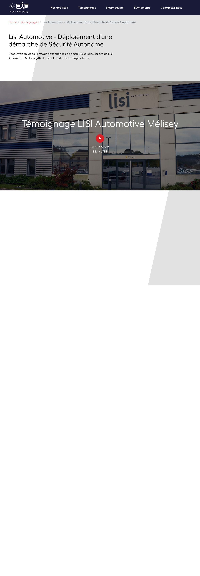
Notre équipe (115, 7)
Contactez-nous (171, 7)
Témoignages (87, 7)
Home (13, 22)
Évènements (142, 7)
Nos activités (59, 7)
